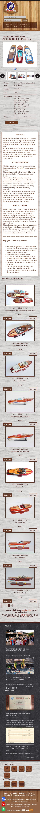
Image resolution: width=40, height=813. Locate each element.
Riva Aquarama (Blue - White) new (20, 416)
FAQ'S (27, 24)
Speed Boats (17, 89)
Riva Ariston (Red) (20, 522)
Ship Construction (19, 795)
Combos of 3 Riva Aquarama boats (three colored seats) (20, 310)
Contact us (26, 26)
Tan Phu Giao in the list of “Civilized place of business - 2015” (18, 748)
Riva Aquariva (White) (20, 381)
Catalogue (21, 24)
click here (25, 614)
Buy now (11, 122)
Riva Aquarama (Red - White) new (20, 451)
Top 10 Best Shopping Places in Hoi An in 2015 (18, 715)
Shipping (8, 26)
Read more (29, 687)
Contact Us (31, 795)
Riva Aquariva (20, 487)
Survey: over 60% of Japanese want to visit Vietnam (18, 679)
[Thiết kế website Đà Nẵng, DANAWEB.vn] (27, 810)
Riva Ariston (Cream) (20, 593)
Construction (17, 26)
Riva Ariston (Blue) (20, 557)
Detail (33, 601)
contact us (26, 610)
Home (7, 24)
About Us (13, 24)
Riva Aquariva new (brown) (20, 345)
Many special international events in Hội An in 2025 (17, 650)
